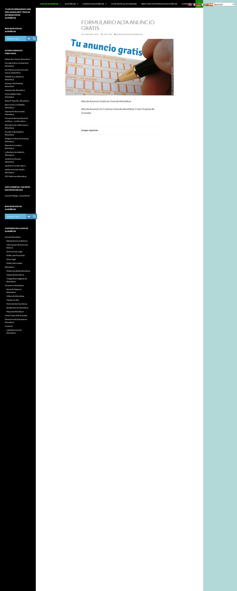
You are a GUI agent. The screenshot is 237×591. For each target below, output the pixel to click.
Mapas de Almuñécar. (15, 275)
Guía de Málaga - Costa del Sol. (17, 195)
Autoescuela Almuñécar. (15, 90)
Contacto (186, 4)
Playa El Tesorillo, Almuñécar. (17, 101)
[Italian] (203, 4)
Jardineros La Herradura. (15, 165)
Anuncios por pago (14, 251)
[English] (190, 4)
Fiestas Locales (12, 300)
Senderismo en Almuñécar (17, 307)
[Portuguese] (207, 4)
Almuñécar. (70, 4)
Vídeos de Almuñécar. (15, 296)
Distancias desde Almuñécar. (18, 271)
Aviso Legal (11, 259)
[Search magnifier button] (34, 38)
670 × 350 (107, 34)
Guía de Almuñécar (49, 4)
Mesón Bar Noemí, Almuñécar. (17, 59)
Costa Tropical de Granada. (124, 4)
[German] (199, 4)
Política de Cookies (14, 263)
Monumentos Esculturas (16, 304)
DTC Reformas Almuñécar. (16, 176)
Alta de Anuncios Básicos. (129, 34)
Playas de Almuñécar (15, 311)
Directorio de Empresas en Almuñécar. (159, 4)
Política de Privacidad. (15, 255)
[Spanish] (211, 4)
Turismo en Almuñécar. (93, 4)
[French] (194, 4)
